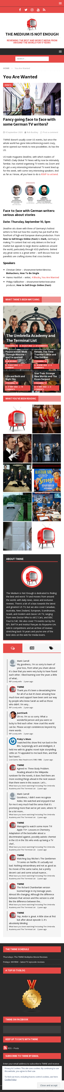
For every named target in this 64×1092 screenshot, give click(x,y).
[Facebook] (20, 10)
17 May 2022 (41, 387)
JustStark (22, 712)
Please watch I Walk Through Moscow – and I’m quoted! (16, 354)
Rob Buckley (32, 132)
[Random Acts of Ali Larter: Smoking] (17, 419)
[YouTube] (38, 10)
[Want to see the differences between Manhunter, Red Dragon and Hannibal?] (17, 536)
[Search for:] (32, 58)
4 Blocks (36, 277)
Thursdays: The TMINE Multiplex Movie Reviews (25, 957)
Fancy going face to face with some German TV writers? (29, 121)
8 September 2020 (14, 132)
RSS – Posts (13, 1048)
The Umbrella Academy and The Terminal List (30, 338)
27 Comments (41, 346)
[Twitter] (26, 10)
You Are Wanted (50, 277)
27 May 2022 (13, 387)
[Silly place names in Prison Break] (17, 507)
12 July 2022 (13, 365)
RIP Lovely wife (15, 681)
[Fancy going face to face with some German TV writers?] (32, 99)
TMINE (20, 686)
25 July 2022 (27, 346)
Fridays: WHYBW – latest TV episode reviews (24, 962)
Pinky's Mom (24, 739)
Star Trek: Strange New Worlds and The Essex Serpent (45, 376)
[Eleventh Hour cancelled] (46, 536)
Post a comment (50, 132)
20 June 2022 (42, 365)
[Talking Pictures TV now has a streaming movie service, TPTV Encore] (46, 477)
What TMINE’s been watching (22, 299)
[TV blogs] (32, 996)
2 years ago (28, 681)
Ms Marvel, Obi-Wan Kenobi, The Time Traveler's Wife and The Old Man (45, 353)
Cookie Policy (10, 1079)
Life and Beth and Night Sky (15, 378)
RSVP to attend (49, 174)
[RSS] (44, 10)
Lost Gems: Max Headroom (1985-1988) (25, 759)
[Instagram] (32, 10)
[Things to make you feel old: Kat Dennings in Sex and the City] (46, 419)
